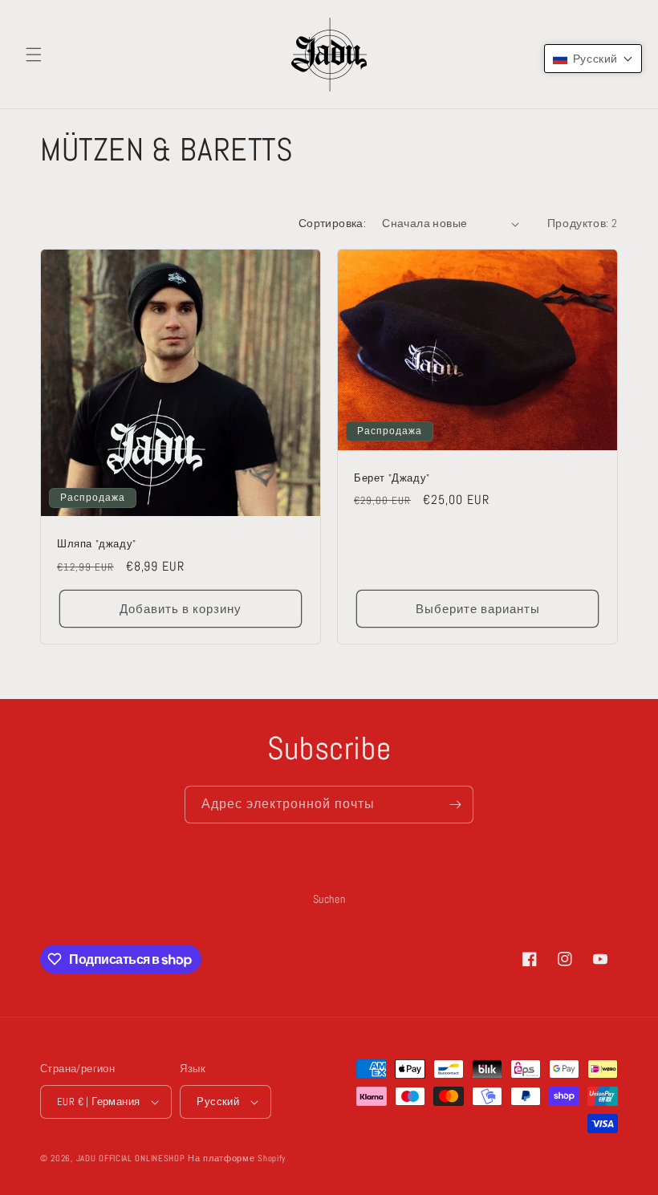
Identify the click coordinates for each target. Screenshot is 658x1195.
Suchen (329, 899)
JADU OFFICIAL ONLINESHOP (130, 1158)
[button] (33, 54)
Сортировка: (332, 223)
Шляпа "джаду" (96, 544)
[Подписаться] (455, 804)
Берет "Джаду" (392, 478)
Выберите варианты (478, 608)
